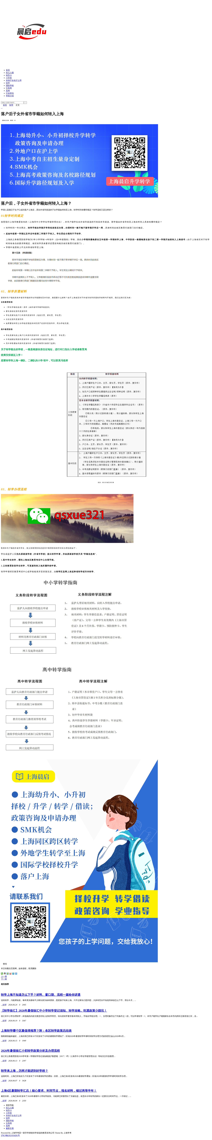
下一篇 (4, 979)
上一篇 (4, 976)
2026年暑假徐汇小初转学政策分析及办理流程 (30, 1050)
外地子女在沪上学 (14, 80)
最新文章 (10, 1128)
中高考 (9, 88)
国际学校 (10, 85)
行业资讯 (10, 93)
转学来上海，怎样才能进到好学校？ (24, 1070)
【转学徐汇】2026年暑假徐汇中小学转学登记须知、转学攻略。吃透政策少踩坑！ (54, 1010)
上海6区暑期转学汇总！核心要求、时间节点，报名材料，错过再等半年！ (49, 1090)
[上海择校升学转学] (31, 61)
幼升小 (9, 75)
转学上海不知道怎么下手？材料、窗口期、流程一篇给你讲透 (40, 994)
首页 (8, 70)
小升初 (9, 78)
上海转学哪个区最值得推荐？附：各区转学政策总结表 (36, 1030)
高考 (8, 91)
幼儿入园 (10, 73)
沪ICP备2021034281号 (10, 1135)
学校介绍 (10, 96)
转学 (8, 83)
